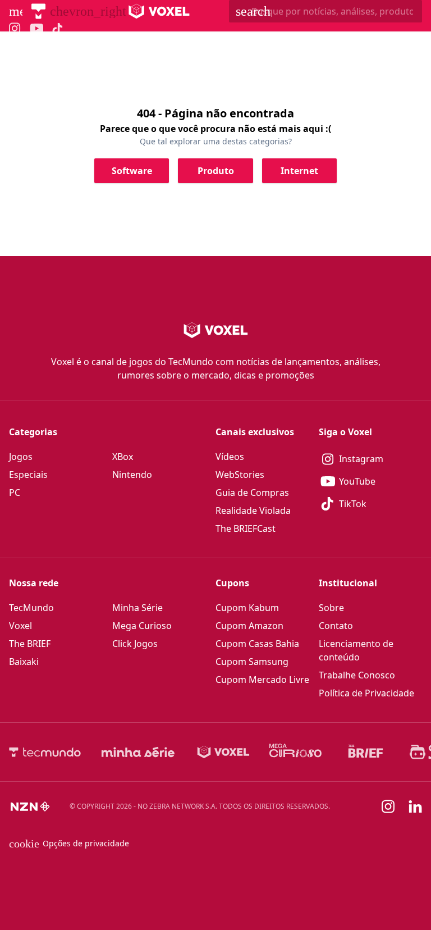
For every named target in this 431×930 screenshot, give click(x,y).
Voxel (20, 625)
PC (14, 492)
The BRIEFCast (246, 528)
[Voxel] (223, 752)
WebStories (240, 474)
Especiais (28, 474)
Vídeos (230, 456)
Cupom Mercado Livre (262, 679)
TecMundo (31, 607)
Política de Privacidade (366, 693)
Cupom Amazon (249, 625)
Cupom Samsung (252, 661)
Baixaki (24, 661)
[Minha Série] (138, 752)
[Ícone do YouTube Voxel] (36, 28)
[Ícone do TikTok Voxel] (57, 28)
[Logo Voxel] (159, 11)
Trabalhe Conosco (357, 675)
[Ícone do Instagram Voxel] (15, 28)
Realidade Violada (253, 510)
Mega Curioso (142, 625)
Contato (336, 625)
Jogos (21, 456)
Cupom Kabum (247, 607)
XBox (122, 456)
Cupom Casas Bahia (257, 643)
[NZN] (30, 806)
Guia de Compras (252, 492)
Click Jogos (135, 643)
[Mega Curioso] (295, 752)
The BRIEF (30, 643)
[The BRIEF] (366, 752)
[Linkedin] (415, 806)
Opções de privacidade (69, 843)
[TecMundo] (38, 11)
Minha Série (137, 607)
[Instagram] (388, 806)
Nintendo (132, 474)
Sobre (331, 607)
